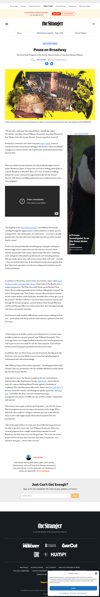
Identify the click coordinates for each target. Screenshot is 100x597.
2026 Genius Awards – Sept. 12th (50, 33)
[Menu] (6, 24)
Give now (56, 13)
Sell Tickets (51, 567)
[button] (96, 573)
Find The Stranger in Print (69, 567)
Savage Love (72, 6)
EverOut (23, 6)
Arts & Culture (80, 33)
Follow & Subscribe (21, 571)
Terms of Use (42, 574)
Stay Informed (68, 13)
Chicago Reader (61, 6)
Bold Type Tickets (84, 6)
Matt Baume (41, 60)
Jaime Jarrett (45, 143)
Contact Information (82, 593)
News (19, 33)
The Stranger (14, 6)
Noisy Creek (48, 6)
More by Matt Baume (43, 471)
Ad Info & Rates (37, 567)
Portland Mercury (34, 6)
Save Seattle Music (50, 44)
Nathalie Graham (76, 247)
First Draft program (28, 227)
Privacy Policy (73, 593)
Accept (73, 588)
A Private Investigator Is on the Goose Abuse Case (79, 240)
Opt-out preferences (64, 593)
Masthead (24, 567)
